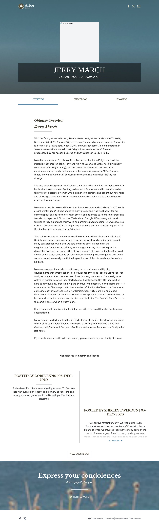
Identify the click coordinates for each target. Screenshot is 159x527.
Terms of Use (109, 519)
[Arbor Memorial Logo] (26, 6)
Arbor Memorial (98, 519)
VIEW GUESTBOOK (79, 454)
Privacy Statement (121, 519)
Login (89, 519)
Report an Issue (135, 519)
